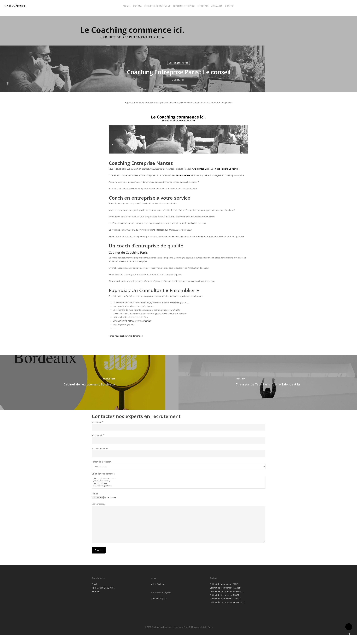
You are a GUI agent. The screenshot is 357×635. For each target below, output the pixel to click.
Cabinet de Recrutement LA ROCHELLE (228, 602)
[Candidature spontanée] (178, 486)
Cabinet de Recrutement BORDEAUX (226, 591)
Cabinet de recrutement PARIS (224, 584)
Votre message (98, 504)
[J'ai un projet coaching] (178, 481)
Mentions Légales (159, 598)
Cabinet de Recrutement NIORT (224, 595)
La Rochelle (234, 168)
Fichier (95, 493)
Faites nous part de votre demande (125, 336)
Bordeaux (209, 168)
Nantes (200, 168)
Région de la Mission (101, 461)
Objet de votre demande (103, 473)
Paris (193, 168)
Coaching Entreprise (178, 62)
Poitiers (224, 168)
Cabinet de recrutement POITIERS (225, 598)
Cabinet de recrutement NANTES (225, 587)
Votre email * (98, 435)
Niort (217, 168)
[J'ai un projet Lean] (178, 483)
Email (94, 584)
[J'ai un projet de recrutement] (178, 478)
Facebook (96, 591)
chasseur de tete (182, 175)
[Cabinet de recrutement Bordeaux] (89, 382)
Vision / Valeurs (158, 584)
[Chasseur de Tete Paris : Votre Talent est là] (267, 382)
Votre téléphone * (100, 448)
